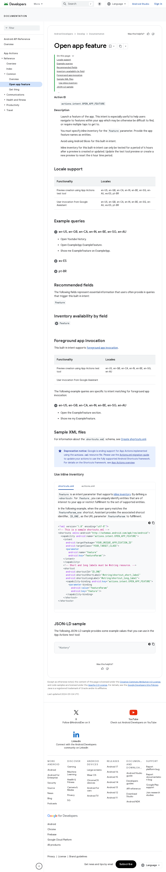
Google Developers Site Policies (143, 685)
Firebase (51, 834)
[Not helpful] (153, 34)
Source (51, 787)
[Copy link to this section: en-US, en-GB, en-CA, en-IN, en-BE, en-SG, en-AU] (129, 232)
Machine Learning (71, 773)
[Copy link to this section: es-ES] (70, 261)
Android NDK (133, 801)
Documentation (15, 16)
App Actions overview (123, 462)
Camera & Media (72, 788)
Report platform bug (153, 768)
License (62, 856)
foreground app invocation (102, 347)
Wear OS (91, 775)
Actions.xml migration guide (134, 454)
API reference (133, 788)
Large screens (94, 769)
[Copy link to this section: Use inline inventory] (87, 475)
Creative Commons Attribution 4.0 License (140, 681)
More (37, 3)
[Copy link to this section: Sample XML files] (89, 432)
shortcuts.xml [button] (66, 486)
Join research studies (153, 794)
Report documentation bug (153, 777)
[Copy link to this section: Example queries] (88, 221)
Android (51, 769)
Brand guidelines (78, 856)
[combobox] (78, 4)
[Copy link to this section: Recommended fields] (96, 285)
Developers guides (132, 782)
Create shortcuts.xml (133, 439)
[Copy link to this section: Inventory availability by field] (110, 316)
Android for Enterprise (53, 776)
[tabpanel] (104, 551)
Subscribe (126, 864)
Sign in (158, 3)
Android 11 (112, 797)
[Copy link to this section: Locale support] (86, 169)
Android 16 (112, 771)
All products (53, 844)
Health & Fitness (71, 781)
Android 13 (112, 787)
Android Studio (140, 3)
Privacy (71, 795)
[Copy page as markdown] (121, 46)
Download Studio (131, 795)
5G (69, 800)
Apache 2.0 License (97, 685)
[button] (21, 58)
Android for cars (93, 789)
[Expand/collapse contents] (73, 56)
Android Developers (63, 33)
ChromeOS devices (93, 781)
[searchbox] (22, 28)
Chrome (51, 829)
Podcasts (52, 803)
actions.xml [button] (88, 486)
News (50, 793)
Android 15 (112, 777)
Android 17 (112, 766)
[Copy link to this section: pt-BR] (70, 271)
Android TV (93, 795)
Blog (49, 798)
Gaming (71, 766)
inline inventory (122, 494)
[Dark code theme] (149, 523)
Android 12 (112, 792)
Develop (81, 33)
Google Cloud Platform (59, 839)
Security (51, 782)
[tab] (66, 486)
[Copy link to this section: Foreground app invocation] (108, 341)
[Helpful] (148, 34)
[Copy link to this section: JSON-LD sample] (89, 624)
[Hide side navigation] (39, 866)
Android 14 (112, 782)
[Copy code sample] (153, 523)
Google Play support (152, 786)
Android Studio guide (134, 774)
